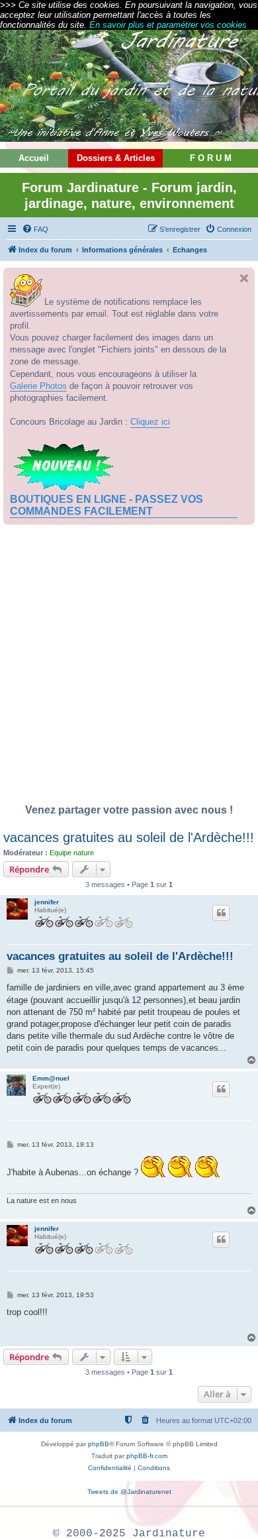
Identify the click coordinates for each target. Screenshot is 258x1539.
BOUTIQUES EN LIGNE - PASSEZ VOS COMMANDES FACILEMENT (106, 505)
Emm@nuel (50, 1078)
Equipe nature (72, 853)
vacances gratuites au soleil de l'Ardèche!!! (128, 837)
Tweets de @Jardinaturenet (129, 1491)
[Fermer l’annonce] (244, 278)
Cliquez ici (150, 422)
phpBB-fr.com (146, 1455)
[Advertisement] (129, 668)
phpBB (98, 1444)
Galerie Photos (38, 386)
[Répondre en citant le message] (221, 913)
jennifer (46, 902)
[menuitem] (35, 229)
